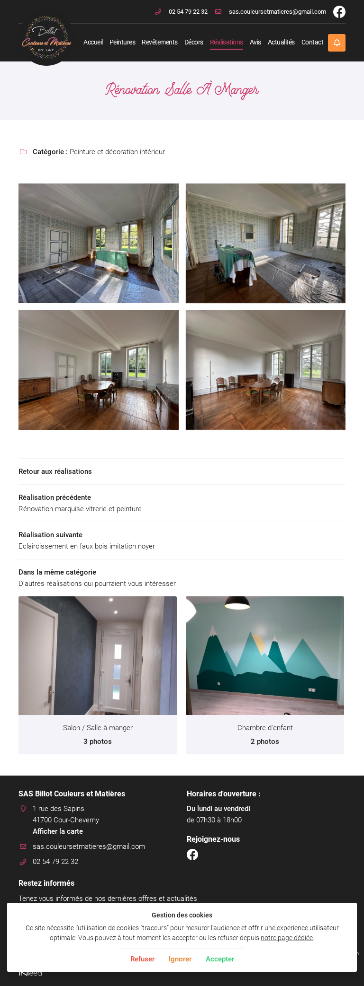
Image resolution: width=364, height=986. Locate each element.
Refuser (142, 959)
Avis (255, 42)
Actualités (281, 42)
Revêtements (160, 42)
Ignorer (180, 959)
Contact (312, 42)
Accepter (220, 959)
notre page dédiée (287, 938)
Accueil (93, 42)
